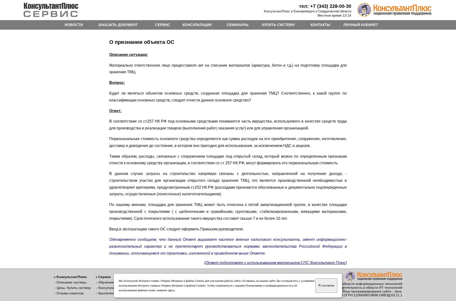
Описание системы (71, 282)
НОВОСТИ (74, 25)
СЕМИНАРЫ (237, 25)
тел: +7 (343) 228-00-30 (325, 6)
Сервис (104, 277)
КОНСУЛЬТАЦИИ (197, 25)
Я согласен (326, 285)
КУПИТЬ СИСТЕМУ (278, 25)
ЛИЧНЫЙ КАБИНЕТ (360, 25)
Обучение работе (112, 282)
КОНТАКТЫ (320, 25)
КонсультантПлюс (72, 277)
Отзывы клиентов (70, 293)
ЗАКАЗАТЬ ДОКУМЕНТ (118, 25)
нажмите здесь (166, 290)
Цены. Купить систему (74, 288)
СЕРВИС (162, 25)
